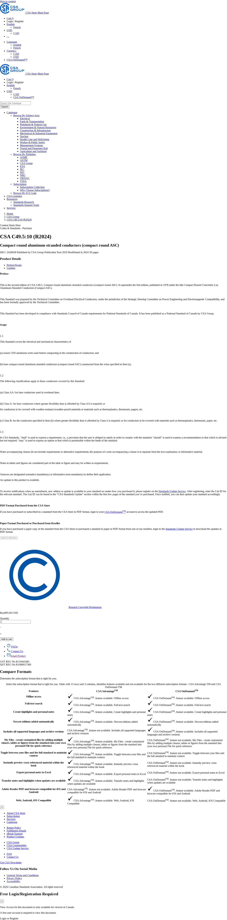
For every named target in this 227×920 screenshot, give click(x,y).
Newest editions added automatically (33, 721)
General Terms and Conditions (23, 875)
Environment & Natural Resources (38, 127)
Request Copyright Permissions (85, 607)
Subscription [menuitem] (19, 184)
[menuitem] (123, 118)
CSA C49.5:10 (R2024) (19, 219)
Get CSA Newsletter (11, 862)
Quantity (4, 618)
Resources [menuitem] (12, 199)
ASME (23, 157)
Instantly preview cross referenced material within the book (33, 764)
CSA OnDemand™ (17, 59)
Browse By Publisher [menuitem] (24, 154)
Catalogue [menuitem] (12, 112)
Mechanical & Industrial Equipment (38, 133)
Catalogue (12, 822)
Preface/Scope (14, 265)
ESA (22, 166)
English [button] (11, 24)
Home (10, 213)
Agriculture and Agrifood (33, 151)
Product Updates (15, 836)
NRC (23, 175)
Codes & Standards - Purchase (16, 228)
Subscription (13, 816)
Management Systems (31, 145)
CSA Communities (16, 845)
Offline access (33, 696)
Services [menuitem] (11, 208)
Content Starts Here (10, 225)
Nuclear (24, 136)
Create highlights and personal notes (33, 711)
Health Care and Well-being (34, 139)
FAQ (9, 854)
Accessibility (13, 881)
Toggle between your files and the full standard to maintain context (33, 754)
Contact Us (12, 856)
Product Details (10, 259)
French (17, 27)
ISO (22, 172)
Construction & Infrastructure (35, 130)
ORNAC (25, 178)
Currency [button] (11, 50)
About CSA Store (16, 813)
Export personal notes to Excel (33, 772)
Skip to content (8, 1)
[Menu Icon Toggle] (8, 37)
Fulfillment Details (16, 830)
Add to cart (6, 639)
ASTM (23, 160)
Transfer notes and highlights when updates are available (33, 780)
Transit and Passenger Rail (34, 148)
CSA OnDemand (186, 691)
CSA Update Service (18, 848)
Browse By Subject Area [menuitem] (26, 115)
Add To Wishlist (8, 538)
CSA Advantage (107, 691)
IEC (22, 169)
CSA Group (26, 163)
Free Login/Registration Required (29, 894)
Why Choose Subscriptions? (35, 190)
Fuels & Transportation (32, 121)
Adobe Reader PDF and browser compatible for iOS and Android (34, 790)
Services (11, 819)
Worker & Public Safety (32, 142)
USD (9, 30)
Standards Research (23, 202)
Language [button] (12, 41)
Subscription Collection (32, 187)
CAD (16, 33)
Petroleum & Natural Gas (33, 124)
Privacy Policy (14, 878)
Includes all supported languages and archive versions (33, 731)
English (17, 44)
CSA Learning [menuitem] (14, 196)
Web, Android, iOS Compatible (33, 800)
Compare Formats (15, 671)
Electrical (25, 118)
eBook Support (15, 833)
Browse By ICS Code (24, 193)
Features (34, 691)
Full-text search (33, 703)
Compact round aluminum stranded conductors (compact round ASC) (59, 245)
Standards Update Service (172, 491)
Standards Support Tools (26, 205)
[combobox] (15, 103)
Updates (11, 268)
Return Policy (14, 827)
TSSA (23, 181)
